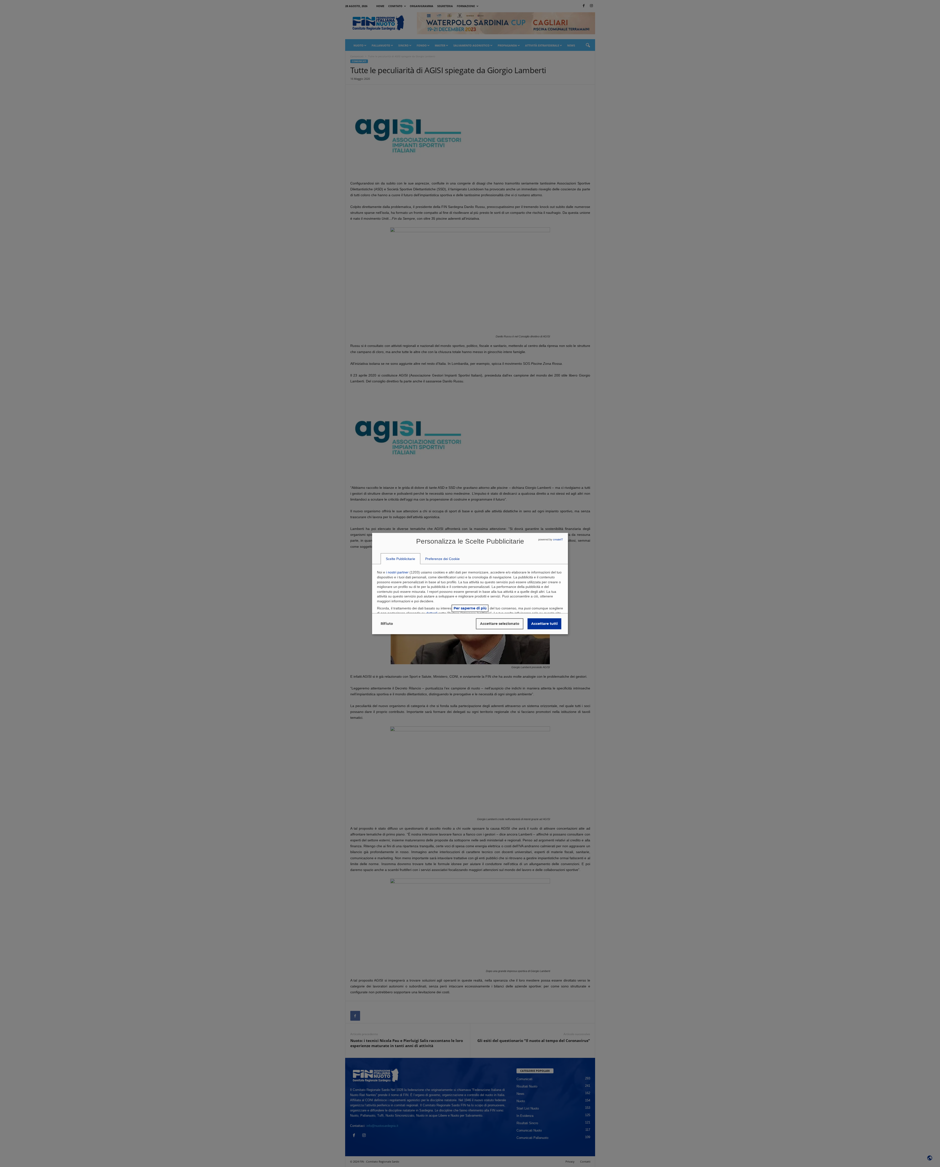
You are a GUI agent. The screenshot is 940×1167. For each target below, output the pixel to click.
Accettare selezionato (499, 623)
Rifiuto (387, 623)
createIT (558, 539)
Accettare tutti (544, 623)
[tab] (400, 558)
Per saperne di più (470, 608)
